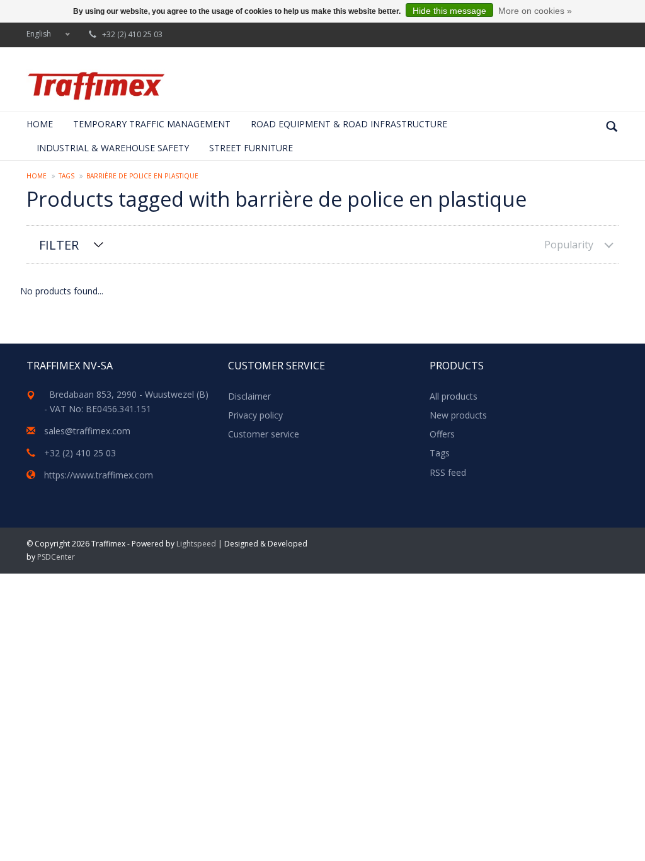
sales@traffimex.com (87, 431)
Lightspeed (196, 543)
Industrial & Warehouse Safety (113, 148)
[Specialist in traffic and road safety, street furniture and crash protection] (95, 85)
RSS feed (448, 472)
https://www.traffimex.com (98, 475)
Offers (442, 434)
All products (453, 396)
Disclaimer (249, 396)
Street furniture (251, 148)
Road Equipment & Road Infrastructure (349, 124)
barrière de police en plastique (142, 175)
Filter (59, 244)
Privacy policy (255, 415)
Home (39, 124)
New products (458, 415)
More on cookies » (535, 11)
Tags (66, 175)
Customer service (263, 434)
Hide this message (449, 11)
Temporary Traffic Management (152, 124)
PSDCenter (56, 557)
